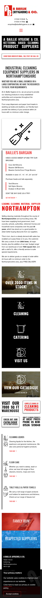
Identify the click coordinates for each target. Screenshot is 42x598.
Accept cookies (12, 593)
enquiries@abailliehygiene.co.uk (20, 24)
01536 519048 (20, 19)
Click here (8, 584)
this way (12, 451)
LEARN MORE (20, 392)
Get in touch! (10, 197)
